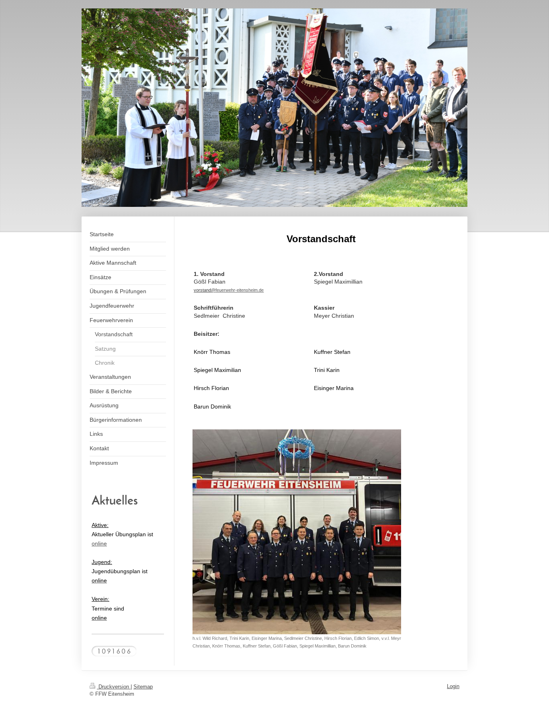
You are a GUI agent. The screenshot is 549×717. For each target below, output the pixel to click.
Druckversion (114, 687)
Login (453, 686)
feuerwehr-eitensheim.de (239, 290)
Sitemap (143, 687)
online (99, 543)
